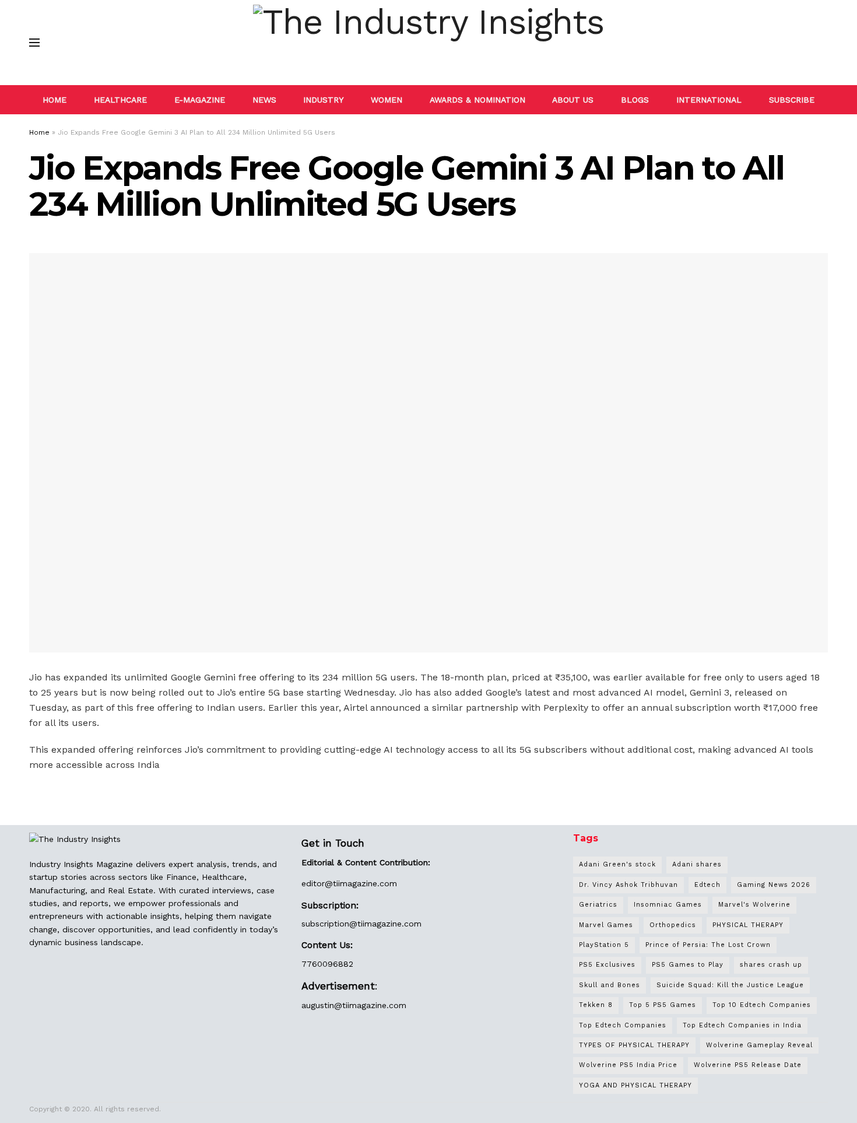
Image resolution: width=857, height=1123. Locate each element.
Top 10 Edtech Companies (761, 1005)
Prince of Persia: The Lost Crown (708, 945)
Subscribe (791, 99)
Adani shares (697, 864)
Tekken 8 (596, 1005)
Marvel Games (606, 925)
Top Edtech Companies (622, 1025)
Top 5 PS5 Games (662, 1005)
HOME (54, 99)
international (709, 99)
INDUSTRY (323, 99)
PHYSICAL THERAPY (748, 925)
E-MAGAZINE (199, 99)
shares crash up (771, 964)
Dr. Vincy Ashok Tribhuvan (628, 885)
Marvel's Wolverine (754, 904)
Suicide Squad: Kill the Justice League (730, 985)
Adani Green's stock (617, 864)
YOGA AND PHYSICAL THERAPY (635, 1085)
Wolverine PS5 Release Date (748, 1065)
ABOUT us (572, 99)
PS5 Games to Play (687, 964)
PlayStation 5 (604, 945)
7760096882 (327, 963)
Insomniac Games (668, 904)
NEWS (264, 99)
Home (39, 132)
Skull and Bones (609, 985)
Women (386, 99)
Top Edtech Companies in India (742, 1025)
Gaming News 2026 (773, 885)
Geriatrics (598, 904)
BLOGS (635, 99)
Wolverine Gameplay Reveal (759, 1045)
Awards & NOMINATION (477, 99)
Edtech (707, 885)
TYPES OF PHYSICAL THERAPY (634, 1045)
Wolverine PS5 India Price (628, 1065)
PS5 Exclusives (607, 964)
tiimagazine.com (365, 883)
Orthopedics (672, 925)
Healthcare (120, 99)
